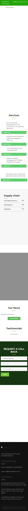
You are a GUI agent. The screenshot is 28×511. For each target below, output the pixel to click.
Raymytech (12, 508)
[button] (14, 318)
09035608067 (5, 4)
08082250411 (5, 1)
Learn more (7, 132)
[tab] (14, 132)
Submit (5, 374)
